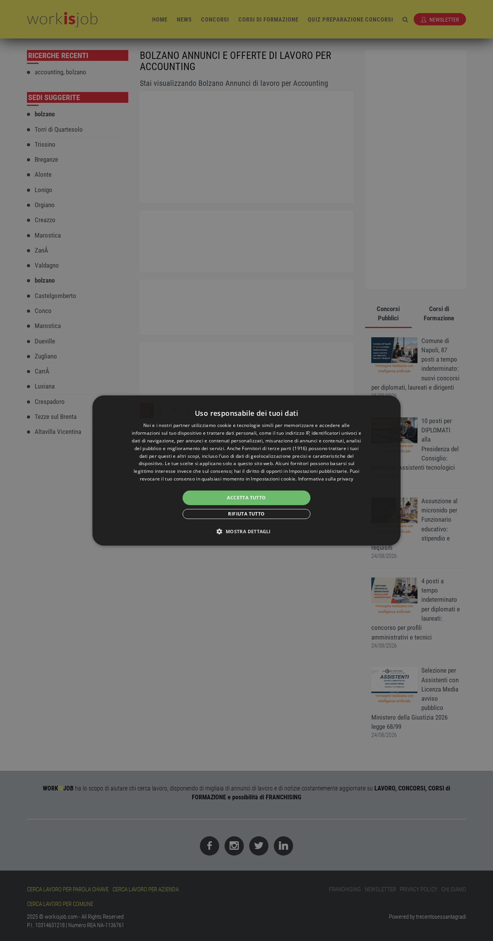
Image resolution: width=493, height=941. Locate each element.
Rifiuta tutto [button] (246, 514)
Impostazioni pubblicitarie (318, 471)
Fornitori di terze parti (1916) (274, 448)
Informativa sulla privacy (326, 479)
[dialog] (246, 470)
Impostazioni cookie (273, 479)
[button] (246, 531)
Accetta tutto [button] (246, 497)
